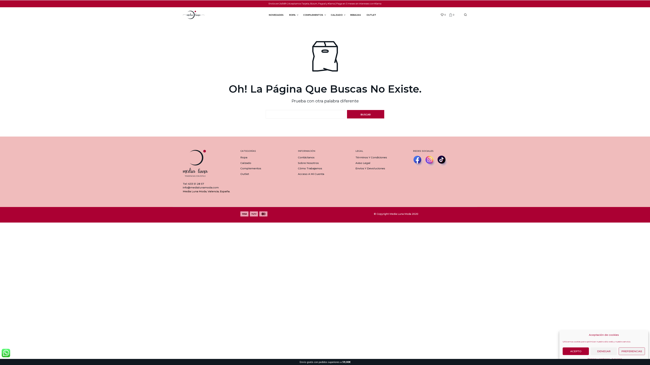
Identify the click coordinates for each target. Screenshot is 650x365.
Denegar (604, 351)
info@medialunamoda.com (201, 187)
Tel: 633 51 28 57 (193, 183)
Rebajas (355, 15)
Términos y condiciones (371, 157)
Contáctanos (306, 157)
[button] (443, 15)
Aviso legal (362, 163)
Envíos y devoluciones (370, 168)
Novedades (276, 15)
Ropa (292, 15)
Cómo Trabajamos (310, 168)
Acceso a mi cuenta (311, 174)
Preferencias (631, 351)
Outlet (371, 15)
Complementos (313, 15)
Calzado (337, 15)
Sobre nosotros (308, 163)
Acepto (575, 351)
